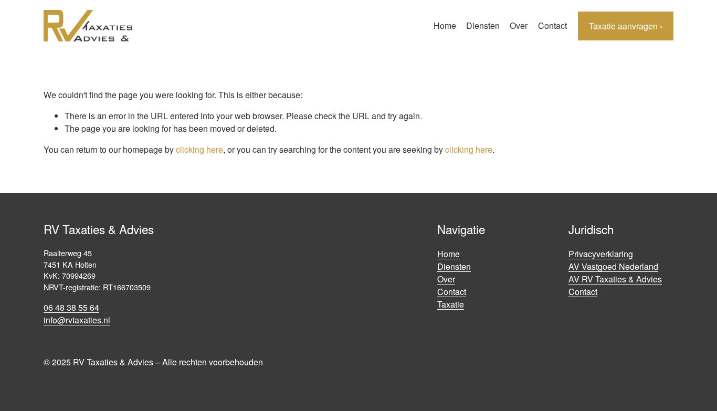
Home (445, 25)
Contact (552, 25)
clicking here (199, 149)
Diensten (483, 25)
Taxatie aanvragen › (625, 26)
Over (519, 25)
